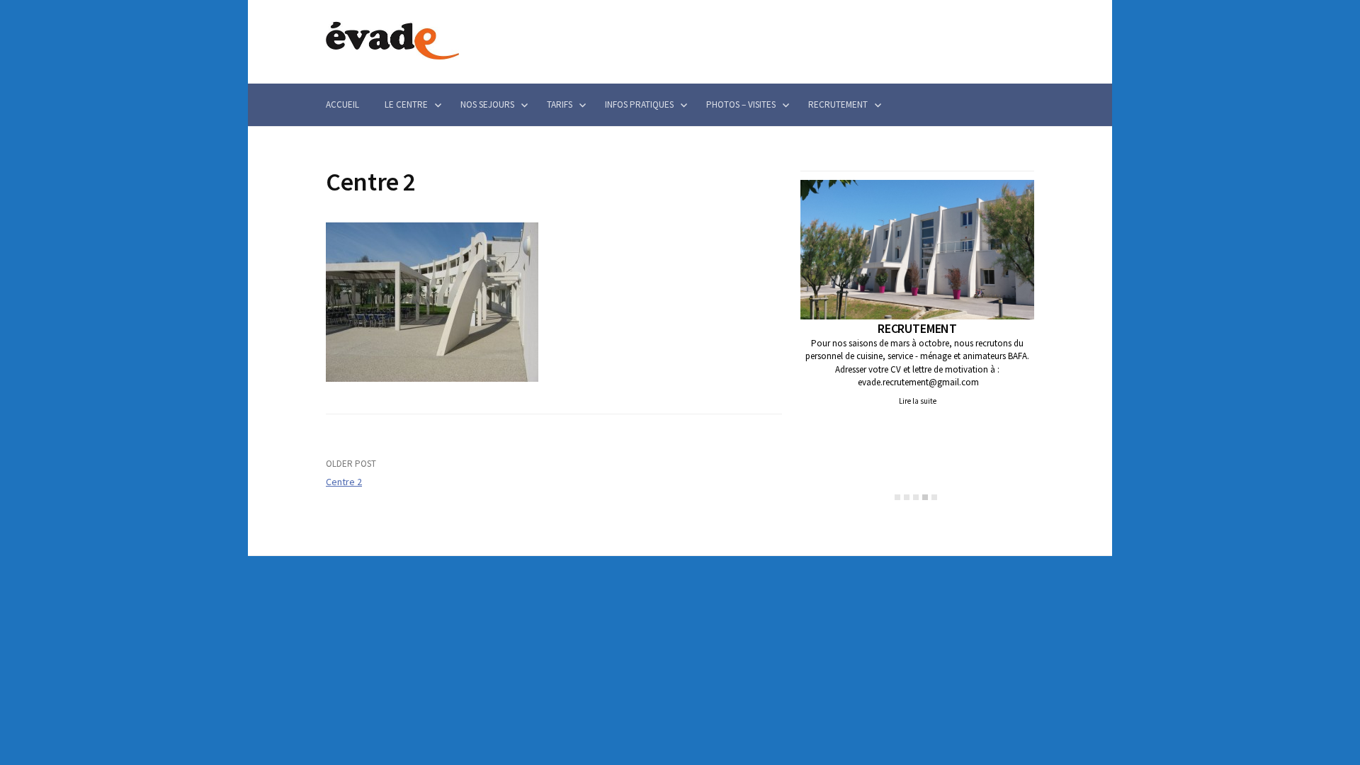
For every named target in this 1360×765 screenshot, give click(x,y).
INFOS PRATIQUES (639, 104)
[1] (897, 497)
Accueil (342, 104)
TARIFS (559, 104)
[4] (925, 497)
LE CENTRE (406, 104)
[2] (907, 497)
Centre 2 (344, 481)
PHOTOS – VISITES (741, 104)
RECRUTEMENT (838, 104)
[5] (934, 497)
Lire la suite (917, 401)
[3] (916, 497)
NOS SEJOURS (487, 104)
